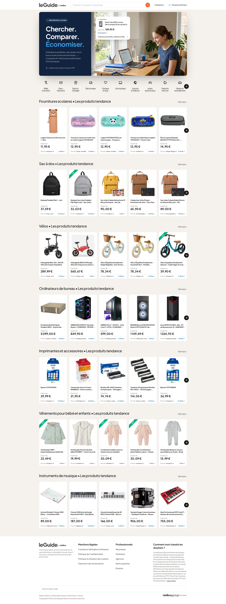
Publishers (120, 554)
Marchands (121, 549)
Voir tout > (182, 102)
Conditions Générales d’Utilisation (93, 549)
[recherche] (147, 5)
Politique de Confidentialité (90, 554)
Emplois (119, 568)
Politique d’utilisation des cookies (93, 559)
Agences (120, 559)
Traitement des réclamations (91, 563)
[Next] (186, 86)
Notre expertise (123, 563)
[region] (113, 86)
